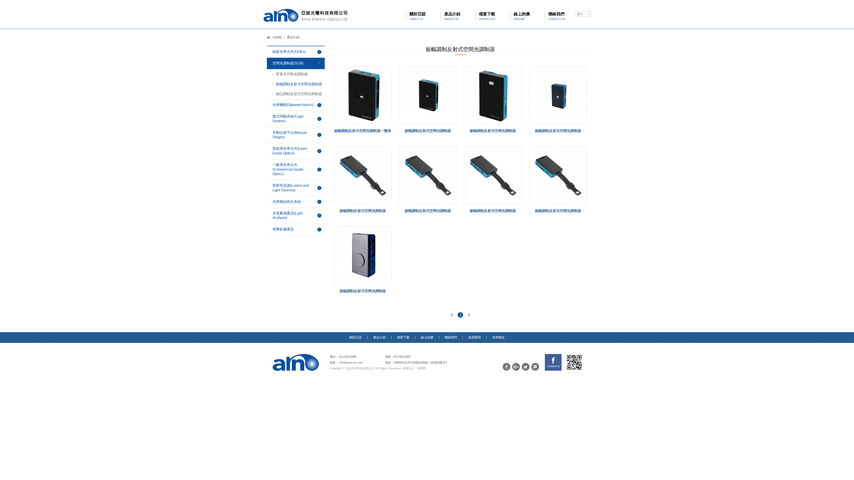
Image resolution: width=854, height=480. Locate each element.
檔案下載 (487, 16)
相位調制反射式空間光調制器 (299, 94)
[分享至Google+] (516, 367)
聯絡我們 (556, 16)
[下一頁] (469, 315)
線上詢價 (522, 16)
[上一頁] (451, 315)
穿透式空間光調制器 (292, 74)
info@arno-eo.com (351, 362)
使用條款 (498, 337)
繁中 (580, 14)
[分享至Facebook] (506, 367)
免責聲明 (474, 337)
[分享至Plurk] (535, 367)
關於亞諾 (418, 16)
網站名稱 (305, 15)
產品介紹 (452, 16)
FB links (553, 362)
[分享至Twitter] (526, 367)
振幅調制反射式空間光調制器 (299, 84)
